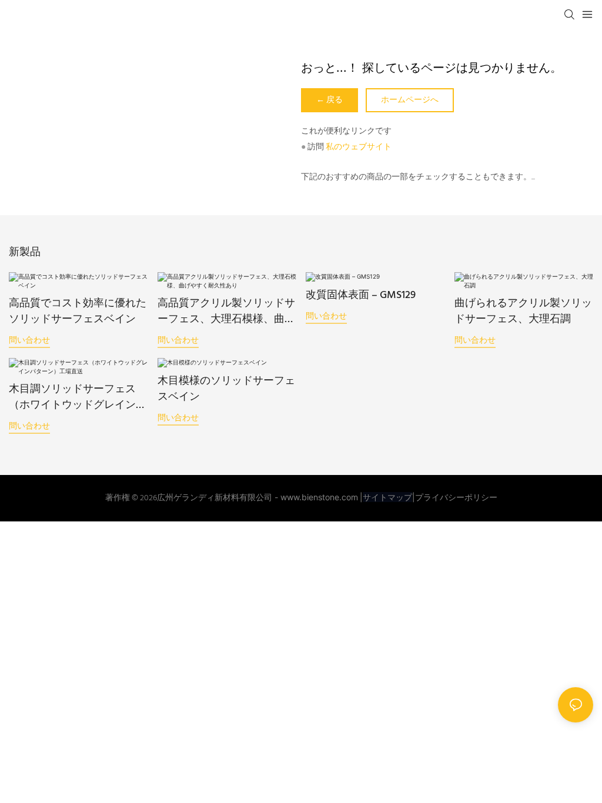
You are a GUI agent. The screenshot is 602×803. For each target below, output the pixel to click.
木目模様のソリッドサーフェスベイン (226, 389)
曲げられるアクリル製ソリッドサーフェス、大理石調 (523, 311)
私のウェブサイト (359, 147)
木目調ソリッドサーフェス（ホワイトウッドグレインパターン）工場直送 (77, 397)
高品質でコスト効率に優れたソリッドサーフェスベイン (77, 311)
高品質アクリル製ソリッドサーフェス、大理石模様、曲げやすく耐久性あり (226, 311)
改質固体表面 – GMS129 (361, 295)
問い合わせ (29, 339)
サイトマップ (387, 497)
